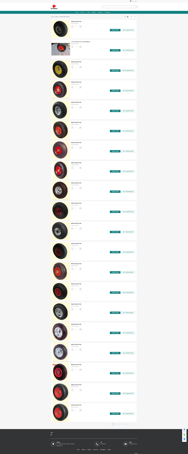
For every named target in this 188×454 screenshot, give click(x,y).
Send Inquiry (107, 12)
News (88, 12)
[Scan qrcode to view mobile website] (132, 1)
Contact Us (100, 12)
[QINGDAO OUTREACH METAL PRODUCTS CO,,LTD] (54, 7)
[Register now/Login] (135, 1)
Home (77, 12)
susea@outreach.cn (133, 443)
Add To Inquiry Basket (128, 30)
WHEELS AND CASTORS (76, 21)
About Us (94, 12)
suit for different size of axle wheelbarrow (80, 41)
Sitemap (109, 449)
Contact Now (115, 30)
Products (82, 12)
